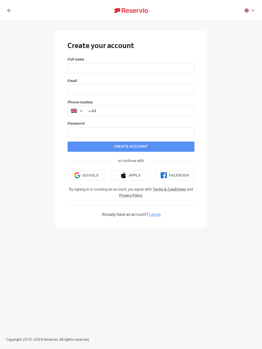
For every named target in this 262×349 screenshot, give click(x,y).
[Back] (9, 10)
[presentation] (250, 10)
